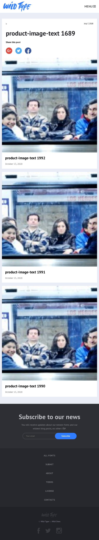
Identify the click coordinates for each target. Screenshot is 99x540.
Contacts (49, 499)
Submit (50, 464)
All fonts (49, 455)
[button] (66, 436)
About (49, 473)
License (49, 490)
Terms (49, 482)
